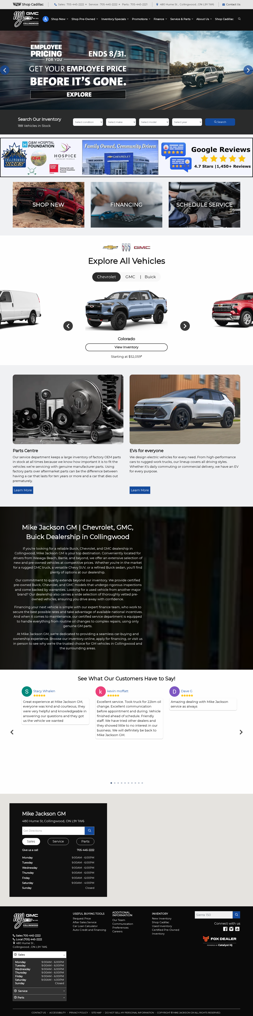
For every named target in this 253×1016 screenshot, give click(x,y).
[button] (45, 19)
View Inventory (126, 347)
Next (248, 70)
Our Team (118, 920)
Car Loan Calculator (85, 926)
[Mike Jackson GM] (26, 19)
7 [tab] (132, 783)
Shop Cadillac (160, 922)
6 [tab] (128, 783)
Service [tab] (58, 841)
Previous (4, 70)
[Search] (236, 915)
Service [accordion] (23, 991)
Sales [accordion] (21, 954)
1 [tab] (111, 783)
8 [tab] (135, 783)
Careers (117, 931)
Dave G (186, 691)
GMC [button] (130, 276)
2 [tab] (114, 783)
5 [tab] (125, 783)
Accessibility (57, 1012)
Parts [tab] (85, 841)
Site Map (96, 1012)
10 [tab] (142, 783)
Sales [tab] (31, 841)
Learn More (23, 490)
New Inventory (161, 918)
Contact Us (38, 1012)
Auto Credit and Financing (89, 929)
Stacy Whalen (44, 691)
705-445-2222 (85, 850)
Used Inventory (162, 926)
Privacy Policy (78, 1012)
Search (221, 122)
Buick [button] (150, 276)
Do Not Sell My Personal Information (130, 1012)
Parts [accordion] (21, 997)
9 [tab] (138, 783)
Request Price (82, 918)
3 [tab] (118, 783)
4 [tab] (121, 783)
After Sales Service (85, 922)
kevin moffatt (117, 691)
